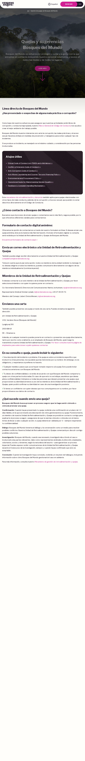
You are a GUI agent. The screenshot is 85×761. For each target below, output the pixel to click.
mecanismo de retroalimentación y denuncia (24, 197)
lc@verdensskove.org (46, 296)
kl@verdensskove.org (42, 292)
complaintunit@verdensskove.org (15, 258)
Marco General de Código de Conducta (55, 126)
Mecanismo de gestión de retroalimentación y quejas (56, 462)
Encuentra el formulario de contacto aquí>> (20, 240)
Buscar (68, 4)
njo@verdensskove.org (72, 288)
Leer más (42, 68)
